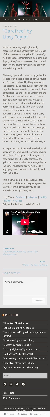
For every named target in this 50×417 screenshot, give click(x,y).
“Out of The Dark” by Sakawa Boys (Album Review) (24, 334)
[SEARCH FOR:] (25, 376)
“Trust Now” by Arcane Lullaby (18, 340)
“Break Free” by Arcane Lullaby (18, 363)
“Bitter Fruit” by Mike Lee (15, 323)
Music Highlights (18, 408)
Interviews (7, 408)
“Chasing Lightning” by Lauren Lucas (21, 349)
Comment (38, 301)
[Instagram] (11, 384)
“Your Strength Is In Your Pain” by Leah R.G (24, 358)
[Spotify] (23, 384)
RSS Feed (11, 315)
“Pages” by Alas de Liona (34, 263)
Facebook (21, 197)
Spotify (43, 197)
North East (41, 408)
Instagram (32, 197)
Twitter (7, 200)
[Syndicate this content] (3, 315)
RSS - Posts (8, 392)
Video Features (28, 411)
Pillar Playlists (22, 19)
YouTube (17, 200)
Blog (35, 19)
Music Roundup (31, 408)
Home (8, 19)
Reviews (19, 411)
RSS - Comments (11, 398)
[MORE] (43, 19)
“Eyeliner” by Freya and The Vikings (21, 367)
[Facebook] (5, 384)
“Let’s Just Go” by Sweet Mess (18, 328)
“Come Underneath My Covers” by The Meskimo (20, 252)
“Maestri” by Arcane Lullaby (17, 345)
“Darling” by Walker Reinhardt (18, 354)
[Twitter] (17, 384)
